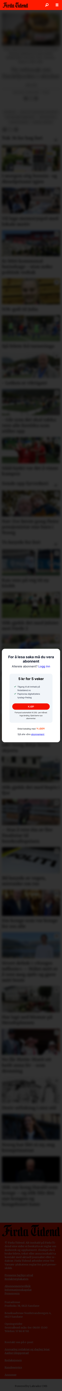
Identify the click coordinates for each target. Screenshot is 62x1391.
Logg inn (31, 666)
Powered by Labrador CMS (31, 1386)
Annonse (10, 1374)
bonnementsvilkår (18, 1286)
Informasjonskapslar (18, 1289)
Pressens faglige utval (19, 1275)
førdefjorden (19, 122)
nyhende (10, 112)
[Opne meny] (57, 5)
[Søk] (47, 5)
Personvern (12, 1293)
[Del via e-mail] (36, 98)
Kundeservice (13, 1367)
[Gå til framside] (15, 5)
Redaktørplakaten (16, 1279)
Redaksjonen (13, 1360)
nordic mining (43, 122)
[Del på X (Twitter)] (30, 98)
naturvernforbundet (20, 117)
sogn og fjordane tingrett (39, 112)
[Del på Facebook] (25, 98)
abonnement (37, 734)
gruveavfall (48, 117)
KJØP (31, 706)
